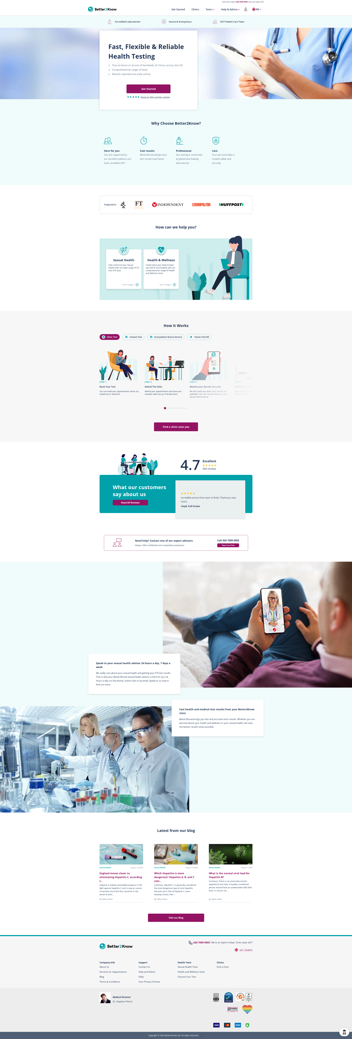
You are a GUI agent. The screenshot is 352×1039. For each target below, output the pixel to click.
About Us (104, 966)
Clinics (195, 9)
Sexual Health (105, 867)
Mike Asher (107, 899)
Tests (209, 9)
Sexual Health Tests (188, 966)
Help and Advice (147, 971)
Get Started (178, 9)
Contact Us (144, 966)
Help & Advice (229, 9)
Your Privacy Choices (149, 981)
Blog (102, 976)
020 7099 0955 (242, 2)
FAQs (141, 976)
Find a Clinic (223, 966)
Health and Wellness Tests (191, 971)
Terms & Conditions (110, 981)
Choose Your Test (187, 976)
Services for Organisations (113, 971)
